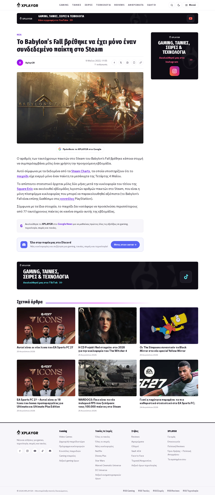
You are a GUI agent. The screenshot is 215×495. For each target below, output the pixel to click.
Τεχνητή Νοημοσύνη (141, 460)
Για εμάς (171, 436)
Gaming (64, 5)
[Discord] (50, 451)
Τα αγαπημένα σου (177, 459)
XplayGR (30, 62)
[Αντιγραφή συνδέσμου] (140, 62)
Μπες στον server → (125, 244)
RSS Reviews (173, 490)
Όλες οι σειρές (102, 441)
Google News (65, 223)
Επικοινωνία (174, 441)
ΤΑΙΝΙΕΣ (76, 5)
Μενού (192, 5)
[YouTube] (35, 451)
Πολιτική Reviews (176, 446)
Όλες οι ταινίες (102, 436)
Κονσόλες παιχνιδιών (70, 451)
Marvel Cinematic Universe (108, 465)
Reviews (119, 5)
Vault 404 (136, 451)
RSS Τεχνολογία (190, 490)
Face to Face (137, 455)
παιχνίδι (23, 176)
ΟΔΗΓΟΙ (151, 5)
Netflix (98, 451)
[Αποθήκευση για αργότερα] (134, 62)
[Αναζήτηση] (172, 5)
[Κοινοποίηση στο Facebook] (114, 62)
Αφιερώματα (137, 441)
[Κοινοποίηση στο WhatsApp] (127, 62)
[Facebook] (20, 451)
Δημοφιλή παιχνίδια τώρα (72, 441)
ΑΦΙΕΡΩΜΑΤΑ (136, 5)
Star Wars (100, 460)
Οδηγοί (135, 446)
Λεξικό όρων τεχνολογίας (144, 465)
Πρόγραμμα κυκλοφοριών (72, 446)
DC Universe (101, 470)
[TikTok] (42, 451)
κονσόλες (67, 198)
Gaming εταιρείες (67, 455)
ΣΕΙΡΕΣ (89, 5)
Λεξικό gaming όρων (69, 460)
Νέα (19, 34)
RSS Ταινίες (144, 490)
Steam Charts (80, 171)
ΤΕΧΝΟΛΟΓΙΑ (103, 5)
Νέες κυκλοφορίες (104, 446)
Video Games (65, 436)
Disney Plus (100, 455)
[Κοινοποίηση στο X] (121, 62)
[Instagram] (27, 451)
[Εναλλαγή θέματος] (178, 5)
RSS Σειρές (158, 490)
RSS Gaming (129, 490)
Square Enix (25, 188)
